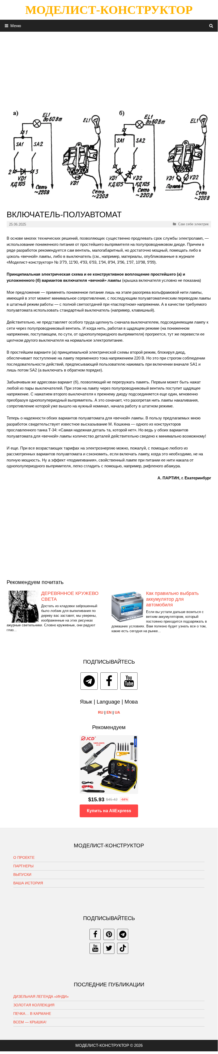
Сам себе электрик (193, 224)
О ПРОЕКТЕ (24, 857)
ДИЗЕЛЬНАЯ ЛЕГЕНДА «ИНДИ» (41, 996)
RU (100, 712)
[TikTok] (122, 948)
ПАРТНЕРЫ (23, 866)
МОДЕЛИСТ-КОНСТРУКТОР (109, 10)
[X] (108, 948)
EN (109, 712)
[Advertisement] (109, 69)
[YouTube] (129, 681)
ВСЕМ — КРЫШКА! (29, 1022)
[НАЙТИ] (211, 26)
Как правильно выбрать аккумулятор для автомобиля (172, 599)
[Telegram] (89, 681)
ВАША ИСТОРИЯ (28, 883)
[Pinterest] (108, 934)
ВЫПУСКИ (22, 874)
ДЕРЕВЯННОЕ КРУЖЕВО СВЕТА (70, 596)
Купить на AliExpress (109, 810)
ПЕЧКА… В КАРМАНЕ (32, 1013)
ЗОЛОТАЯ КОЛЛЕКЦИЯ (33, 1005)
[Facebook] (109, 681)
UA (117, 712)
